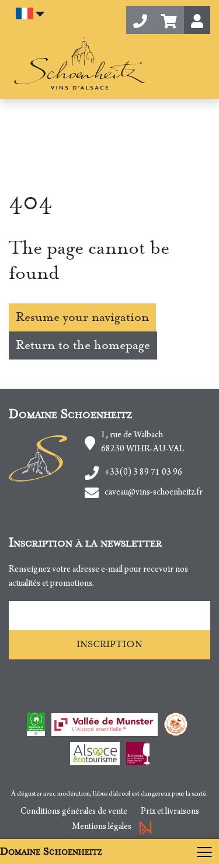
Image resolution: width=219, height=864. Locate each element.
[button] (169, 20)
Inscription (109, 644)
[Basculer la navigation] (207, 851)
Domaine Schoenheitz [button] (51, 851)
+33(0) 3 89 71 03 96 (143, 473)
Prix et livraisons (170, 812)
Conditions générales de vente (73, 812)
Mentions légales (101, 827)
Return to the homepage (83, 345)
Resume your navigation (82, 317)
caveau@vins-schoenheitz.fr (154, 492)
